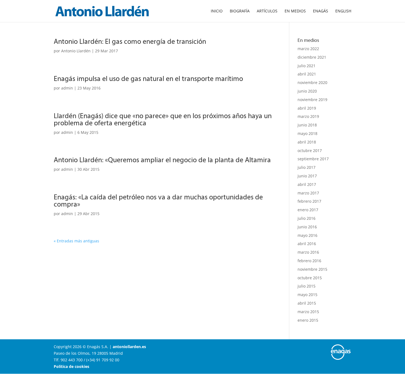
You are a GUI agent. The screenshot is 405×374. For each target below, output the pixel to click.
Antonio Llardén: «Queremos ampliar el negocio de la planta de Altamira (162, 159)
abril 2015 (307, 303)
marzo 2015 (308, 311)
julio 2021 (306, 65)
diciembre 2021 (312, 57)
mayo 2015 (307, 294)
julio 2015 (306, 286)
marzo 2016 (308, 252)
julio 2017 (306, 167)
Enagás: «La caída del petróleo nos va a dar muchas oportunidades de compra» (158, 200)
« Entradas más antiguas (76, 240)
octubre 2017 (310, 150)
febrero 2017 (309, 201)
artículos (267, 11)
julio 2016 (306, 218)
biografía (240, 11)
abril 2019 (307, 108)
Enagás (320, 11)
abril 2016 (307, 243)
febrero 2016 (309, 260)
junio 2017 (307, 175)
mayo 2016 (307, 235)
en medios (295, 11)
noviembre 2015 (312, 269)
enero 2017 (308, 209)
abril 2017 (307, 184)
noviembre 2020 (312, 82)
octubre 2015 (310, 277)
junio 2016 (307, 226)
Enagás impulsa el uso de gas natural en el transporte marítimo (148, 78)
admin (67, 88)
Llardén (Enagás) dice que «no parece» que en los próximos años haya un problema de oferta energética (163, 119)
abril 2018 (307, 142)
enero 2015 (308, 320)
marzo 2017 (308, 193)
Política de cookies (71, 366)
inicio (217, 11)
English (343, 11)
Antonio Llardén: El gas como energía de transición (130, 41)
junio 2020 (307, 91)
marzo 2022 (308, 48)
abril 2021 (307, 74)
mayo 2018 (307, 133)
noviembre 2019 (312, 99)
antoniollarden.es (129, 346)
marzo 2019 (308, 116)
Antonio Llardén (76, 50)
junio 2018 (307, 125)
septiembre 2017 (313, 158)
